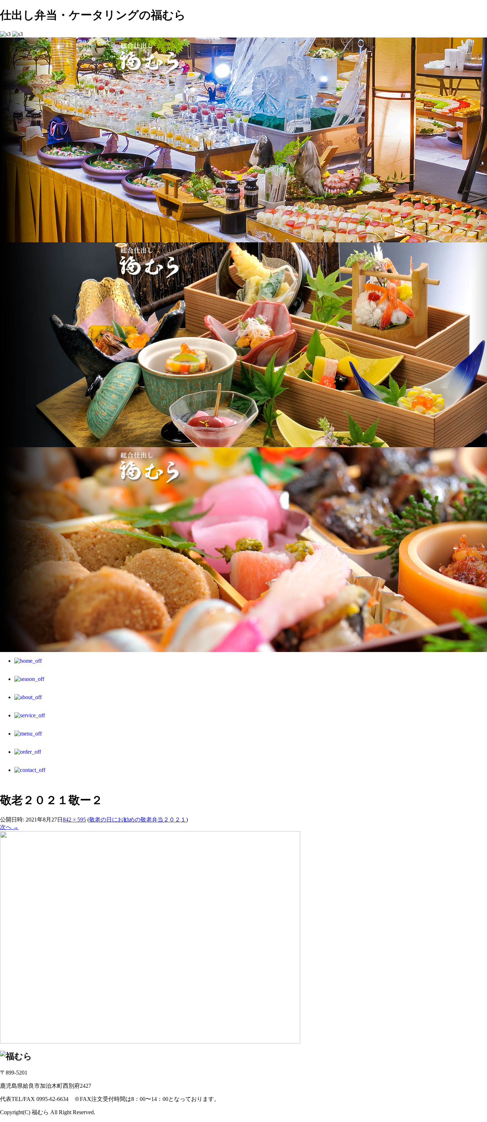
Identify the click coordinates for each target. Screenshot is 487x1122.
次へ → (9, 827)
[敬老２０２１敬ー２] (150, 1041)
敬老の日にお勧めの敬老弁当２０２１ (137, 820)
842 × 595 (74, 820)
